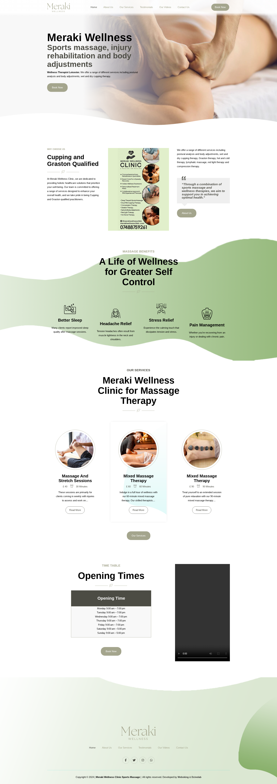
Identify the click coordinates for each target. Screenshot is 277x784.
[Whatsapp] (151, 760)
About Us (108, 7)
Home (94, 7)
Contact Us (183, 7)
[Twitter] (134, 760)
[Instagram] (142, 760)
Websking (183, 777)
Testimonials (146, 7)
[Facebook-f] (125, 760)
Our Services (127, 7)
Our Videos (165, 7)
